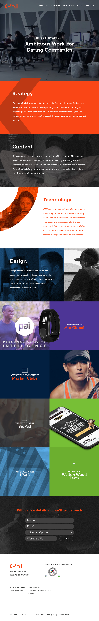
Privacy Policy (52, 615)
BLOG (79, 5)
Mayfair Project (49, 374)
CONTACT (89, 5)
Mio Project (49, 325)
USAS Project (25, 471)
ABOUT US (44, 5)
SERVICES (55, 5)
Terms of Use (64, 615)
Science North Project (25, 423)
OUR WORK (68, 5)
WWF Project (74, 447)
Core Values (40, 615)
